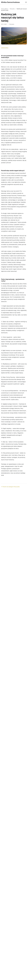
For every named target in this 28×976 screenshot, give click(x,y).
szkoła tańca (4, 47)
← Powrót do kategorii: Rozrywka (10, 486)
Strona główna (4, 8)
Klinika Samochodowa (10, 2)
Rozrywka (12, 8)
